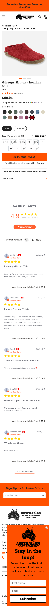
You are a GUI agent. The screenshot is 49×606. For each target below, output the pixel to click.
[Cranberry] (26, 117)
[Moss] (15, 112)
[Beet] (15, 117)
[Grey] (21, 112)
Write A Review (25, 227)
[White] (43, 112)
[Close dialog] (46, 527)
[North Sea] (4, 117)
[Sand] (10, 117)
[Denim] (32, 112)
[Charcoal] (4, 112)
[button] (24, 102)
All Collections (8, 26)
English (5, 596)
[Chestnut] (26, 112)
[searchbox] (14, 240)
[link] (28, 537)
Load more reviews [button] (24, 471)
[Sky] (37, 112)
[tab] (7, 128)
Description (8, 178)
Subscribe (28, 599)
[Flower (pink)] (21, 117)
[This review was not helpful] (42, 287)
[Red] (32, 117)
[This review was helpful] (37, 287)
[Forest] (10, 112)
